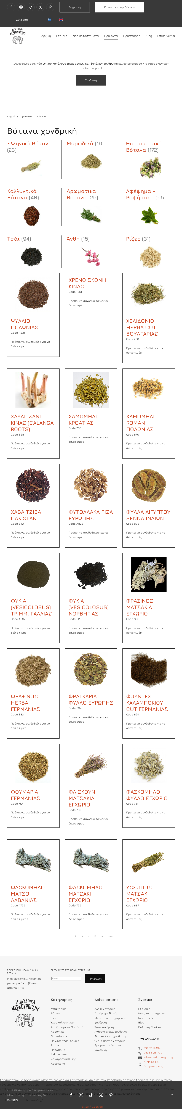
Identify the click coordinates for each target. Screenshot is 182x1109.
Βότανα (56, 1013)
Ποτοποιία (58, 1049)
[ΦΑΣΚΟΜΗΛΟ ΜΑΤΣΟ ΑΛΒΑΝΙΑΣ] (33, 860)
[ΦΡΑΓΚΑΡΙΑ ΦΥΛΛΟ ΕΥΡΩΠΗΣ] (91, 669)
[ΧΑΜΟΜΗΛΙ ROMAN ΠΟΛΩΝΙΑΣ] (149, 389)
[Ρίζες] (150, 257)
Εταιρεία (144, 1008)
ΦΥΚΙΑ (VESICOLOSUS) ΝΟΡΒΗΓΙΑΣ (89, 607)
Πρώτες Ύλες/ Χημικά (65, 1040)
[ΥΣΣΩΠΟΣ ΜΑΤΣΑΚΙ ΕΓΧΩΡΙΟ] (149, 860)
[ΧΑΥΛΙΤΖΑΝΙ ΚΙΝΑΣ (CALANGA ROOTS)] (33, 389)
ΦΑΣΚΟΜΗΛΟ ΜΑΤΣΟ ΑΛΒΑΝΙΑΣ (28, 893)
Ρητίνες (56, 1045)
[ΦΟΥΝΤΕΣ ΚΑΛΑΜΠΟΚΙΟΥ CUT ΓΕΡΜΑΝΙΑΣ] (149, 669)
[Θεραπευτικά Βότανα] (150, 168)
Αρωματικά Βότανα (81, 194)
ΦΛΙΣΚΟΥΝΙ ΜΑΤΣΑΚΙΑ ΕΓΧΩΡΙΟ (83, 798)
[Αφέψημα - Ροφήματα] (150, 215)
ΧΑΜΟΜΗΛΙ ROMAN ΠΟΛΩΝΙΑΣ (140, 422)
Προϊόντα (111, 36)
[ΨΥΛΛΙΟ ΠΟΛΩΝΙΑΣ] (33, 294)
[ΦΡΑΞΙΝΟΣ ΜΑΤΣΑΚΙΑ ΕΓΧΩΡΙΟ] (149, 574)
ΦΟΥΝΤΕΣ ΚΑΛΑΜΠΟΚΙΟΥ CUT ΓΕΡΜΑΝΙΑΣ (147, 702)
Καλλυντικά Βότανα (22, 194)
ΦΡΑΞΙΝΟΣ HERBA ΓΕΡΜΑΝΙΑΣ (25, 702)
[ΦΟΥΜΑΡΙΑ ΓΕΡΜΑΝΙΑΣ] (33, 765)
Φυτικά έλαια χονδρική (110, 1036)
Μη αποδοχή (35, 1100)
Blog (149, 36)
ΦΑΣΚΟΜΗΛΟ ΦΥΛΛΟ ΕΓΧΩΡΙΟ (147, 795)
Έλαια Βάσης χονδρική (110, 1040)
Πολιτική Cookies (91, 1106)
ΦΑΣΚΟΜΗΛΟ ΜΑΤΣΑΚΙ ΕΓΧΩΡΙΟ (86, 893)
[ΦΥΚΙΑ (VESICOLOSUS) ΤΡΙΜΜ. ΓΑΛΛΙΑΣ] (33, 574)
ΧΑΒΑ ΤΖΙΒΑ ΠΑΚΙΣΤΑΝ (26, 515)
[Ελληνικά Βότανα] (31, 168)
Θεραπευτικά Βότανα (144, 146)
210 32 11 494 (152, 1048)
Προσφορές (131, 36)
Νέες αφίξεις (147, 1018)
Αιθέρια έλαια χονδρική (111, 1031)
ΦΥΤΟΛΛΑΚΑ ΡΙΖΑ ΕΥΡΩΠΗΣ (91, 515)
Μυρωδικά (80, 143)
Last (111, 936)
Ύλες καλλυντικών (62, 1022)
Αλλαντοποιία (60, 1054)
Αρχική (46, 36)
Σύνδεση (22, 19)
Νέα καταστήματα (86, 36)
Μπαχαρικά (59, 1008)
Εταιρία (61, 36)
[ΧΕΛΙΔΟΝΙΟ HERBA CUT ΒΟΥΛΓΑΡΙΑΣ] (149, 294)
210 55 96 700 (153, 1052)
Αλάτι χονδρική (105, 1008)
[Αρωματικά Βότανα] (91, 215)
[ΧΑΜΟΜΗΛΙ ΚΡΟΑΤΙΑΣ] (91, 389)
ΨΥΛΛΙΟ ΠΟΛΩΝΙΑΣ (24, 324)
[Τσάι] (31, 257)
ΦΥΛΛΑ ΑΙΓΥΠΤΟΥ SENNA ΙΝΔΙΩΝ (148, 515)
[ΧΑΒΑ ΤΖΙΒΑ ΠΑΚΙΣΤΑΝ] (33, 485)
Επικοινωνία (166, 36)
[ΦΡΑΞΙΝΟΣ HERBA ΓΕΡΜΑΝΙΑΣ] (33, 669)
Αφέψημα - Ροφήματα (141, 194)
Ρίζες (133, 238)
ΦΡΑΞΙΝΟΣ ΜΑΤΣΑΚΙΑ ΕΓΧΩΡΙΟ (139, 607)
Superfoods (59, 1036)
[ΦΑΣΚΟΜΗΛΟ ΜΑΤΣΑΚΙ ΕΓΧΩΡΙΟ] (91, 860)
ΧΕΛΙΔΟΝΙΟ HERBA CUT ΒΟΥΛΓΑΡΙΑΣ (142, 327)
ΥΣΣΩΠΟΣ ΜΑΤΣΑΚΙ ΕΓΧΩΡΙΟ (139, 893)
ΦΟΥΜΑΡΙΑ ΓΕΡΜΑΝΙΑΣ (25, 795)
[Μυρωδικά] (91, 161)
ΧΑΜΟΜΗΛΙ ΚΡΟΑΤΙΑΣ (83, 419)
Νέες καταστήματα (151, 1013)
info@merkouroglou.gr (159, 1057)
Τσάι (13, 238)
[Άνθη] (91, 257)
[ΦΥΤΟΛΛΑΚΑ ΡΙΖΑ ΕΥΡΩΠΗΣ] (91, 485)
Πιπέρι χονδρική (106, 1013)
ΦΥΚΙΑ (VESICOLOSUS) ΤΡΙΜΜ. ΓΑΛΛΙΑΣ (31, 607)
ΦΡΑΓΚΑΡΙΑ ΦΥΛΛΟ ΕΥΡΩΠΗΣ (91, 699)
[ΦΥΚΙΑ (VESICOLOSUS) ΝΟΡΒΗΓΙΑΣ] (91, 574)
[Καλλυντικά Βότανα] (31, 215)
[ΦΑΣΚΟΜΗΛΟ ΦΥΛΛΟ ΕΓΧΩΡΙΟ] (149, 765)
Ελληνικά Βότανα (29, 143)
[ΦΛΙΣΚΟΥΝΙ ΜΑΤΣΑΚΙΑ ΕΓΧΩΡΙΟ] (91, 765)
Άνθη (73, 238)
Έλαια (55, 1018)
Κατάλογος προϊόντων (119, 7)
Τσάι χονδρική (104, 1027)
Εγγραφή (75, 7)
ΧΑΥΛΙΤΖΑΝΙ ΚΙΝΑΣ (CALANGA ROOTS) (32, 422)
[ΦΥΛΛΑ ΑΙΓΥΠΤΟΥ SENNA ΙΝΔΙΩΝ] (149, 485)
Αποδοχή (10, 1100)
